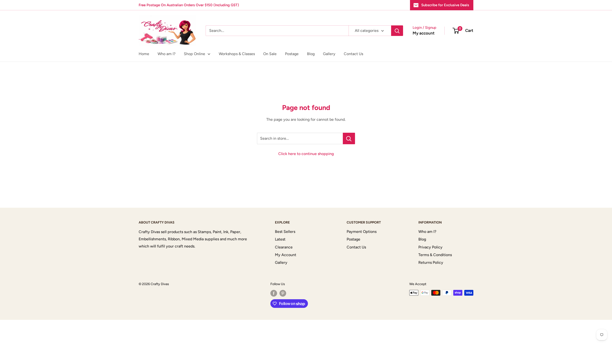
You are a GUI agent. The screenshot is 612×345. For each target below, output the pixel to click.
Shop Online (194, 54)
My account (424, 33)
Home (144, 54)
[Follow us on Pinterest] (282, 293)
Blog (311, 54)
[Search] (397, 30)
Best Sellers (285, 231)
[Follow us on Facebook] (273, 293)
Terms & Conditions (435, 255)
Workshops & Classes (237, 54)
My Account (285, 255)
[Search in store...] (349, 138)
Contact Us (353, 54)
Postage (292, 54)
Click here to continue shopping (306, 153)
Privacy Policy (430, 247)
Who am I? (166, 54)
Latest (280, 239)
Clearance (284, 247)
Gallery (329, 54)
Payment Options (362, 231)
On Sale (270, 54)
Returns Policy (430, 262)
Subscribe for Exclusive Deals (445, 5)
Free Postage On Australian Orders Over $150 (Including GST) (189, 5)
